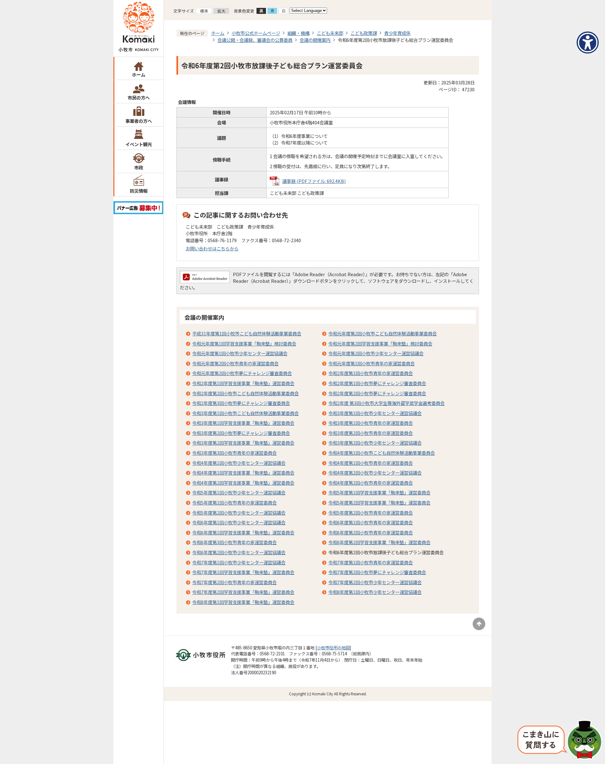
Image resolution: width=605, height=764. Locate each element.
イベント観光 (138, 144)
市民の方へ (139, 97)
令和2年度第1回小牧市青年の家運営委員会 (370, 373)
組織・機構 (298, 33)
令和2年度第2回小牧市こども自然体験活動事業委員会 (245, 393)
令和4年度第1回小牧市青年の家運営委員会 (370, 462)
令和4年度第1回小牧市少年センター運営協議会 (238, 462)
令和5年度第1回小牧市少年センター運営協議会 (238, 492)
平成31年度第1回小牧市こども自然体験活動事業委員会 (246, 333)
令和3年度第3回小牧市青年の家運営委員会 (234, 452)
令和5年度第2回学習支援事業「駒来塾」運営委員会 (379, 502)
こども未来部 (330, 33)
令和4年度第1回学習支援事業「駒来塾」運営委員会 (243, 472)
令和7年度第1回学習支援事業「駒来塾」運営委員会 (243, 572)
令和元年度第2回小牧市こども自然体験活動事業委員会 (382, 333)
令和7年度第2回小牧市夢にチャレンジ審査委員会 (377, 572)
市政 (138, 167)
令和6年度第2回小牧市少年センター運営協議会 (238, 552)
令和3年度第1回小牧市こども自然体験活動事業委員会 (245, 413)
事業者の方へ (138, 120)
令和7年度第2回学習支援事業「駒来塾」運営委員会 (243, 592)
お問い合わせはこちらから (212, 248)
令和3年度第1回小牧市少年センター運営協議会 (375, 413)
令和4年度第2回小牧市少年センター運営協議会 (375, 472)
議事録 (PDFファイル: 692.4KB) (314, 181)
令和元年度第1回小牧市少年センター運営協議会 (239, 353)
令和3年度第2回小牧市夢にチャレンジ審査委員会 (241, 433)
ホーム (138, 74)
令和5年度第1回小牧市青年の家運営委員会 (234, 502)
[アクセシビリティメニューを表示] (588, 42)
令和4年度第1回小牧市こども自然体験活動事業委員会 (381, 452)
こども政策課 (363, 33)
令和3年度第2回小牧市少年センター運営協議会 (375, 442)
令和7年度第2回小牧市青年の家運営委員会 (234, 582)
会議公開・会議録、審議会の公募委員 (254, 40)
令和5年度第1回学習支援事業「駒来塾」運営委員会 (379, 492)
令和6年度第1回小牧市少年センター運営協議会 (238, 522)
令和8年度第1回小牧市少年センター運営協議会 (375, 592)
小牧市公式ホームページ (256, 33)
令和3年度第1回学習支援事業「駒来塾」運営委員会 (243, 422)
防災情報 (138, 190)
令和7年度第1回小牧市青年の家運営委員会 (370, 562)
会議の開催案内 (315, 40)
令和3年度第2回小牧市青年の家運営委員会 (370, 433)
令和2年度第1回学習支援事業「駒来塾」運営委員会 (243, 383)
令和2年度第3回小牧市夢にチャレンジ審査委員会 (241, 403)
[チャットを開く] (559, 740)
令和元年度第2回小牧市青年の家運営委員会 (235, 363)
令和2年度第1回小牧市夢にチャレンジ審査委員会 (377, 383)
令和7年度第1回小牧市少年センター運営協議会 (238, 562)
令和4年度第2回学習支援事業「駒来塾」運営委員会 (243, 482)
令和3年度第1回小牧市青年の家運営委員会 (370, 422)
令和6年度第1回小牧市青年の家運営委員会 (370, 522)
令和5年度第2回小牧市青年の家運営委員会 (370, 512)
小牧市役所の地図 (333, 648)
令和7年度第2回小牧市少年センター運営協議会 (375, 582)
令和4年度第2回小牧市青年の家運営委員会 (370, 482)
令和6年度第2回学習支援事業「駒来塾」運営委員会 (379, 542)
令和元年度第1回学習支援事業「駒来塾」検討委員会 (244, 343)
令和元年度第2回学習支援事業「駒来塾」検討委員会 (380, 343)
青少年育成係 (397, 33)
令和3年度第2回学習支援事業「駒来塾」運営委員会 (243, 442)
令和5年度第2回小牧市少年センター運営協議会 (238, 512)
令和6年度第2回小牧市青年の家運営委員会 (370, 532)
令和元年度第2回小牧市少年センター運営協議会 (376, 353)
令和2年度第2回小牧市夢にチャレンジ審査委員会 (377, 393)
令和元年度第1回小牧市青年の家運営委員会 (371, 363)
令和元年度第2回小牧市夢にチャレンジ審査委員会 (242, 373)
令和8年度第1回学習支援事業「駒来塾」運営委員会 (243, 602)
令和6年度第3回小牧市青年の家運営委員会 (234, 542)
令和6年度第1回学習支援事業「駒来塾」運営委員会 (243, 532)
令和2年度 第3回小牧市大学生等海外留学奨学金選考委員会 (386, 403)
